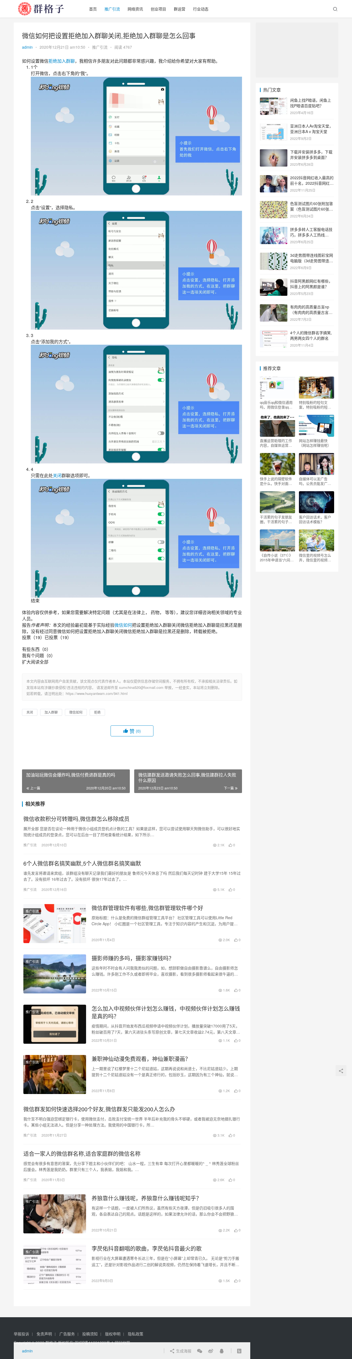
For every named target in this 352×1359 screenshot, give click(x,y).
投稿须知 (90, 1333)
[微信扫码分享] (200, 1350)
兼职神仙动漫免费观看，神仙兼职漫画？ (141, 1059)
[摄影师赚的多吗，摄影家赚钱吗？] (54, 973)
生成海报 (183, 1351)
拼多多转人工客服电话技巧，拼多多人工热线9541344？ (311, 234)
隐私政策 (135, 1333)
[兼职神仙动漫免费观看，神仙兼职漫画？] (54, 1074)
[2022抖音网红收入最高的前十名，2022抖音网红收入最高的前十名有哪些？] (273, 178)
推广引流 (112, 9)
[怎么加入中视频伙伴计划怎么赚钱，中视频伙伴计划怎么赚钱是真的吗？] (54, 1024)
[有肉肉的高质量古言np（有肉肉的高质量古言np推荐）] (273, 307)
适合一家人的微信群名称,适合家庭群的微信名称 (82, 1154)
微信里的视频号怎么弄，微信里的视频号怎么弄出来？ (315, 557)
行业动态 (200, 9)
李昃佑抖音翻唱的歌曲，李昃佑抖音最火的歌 (147, 1248)
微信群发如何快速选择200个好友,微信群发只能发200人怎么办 (99, 1109)
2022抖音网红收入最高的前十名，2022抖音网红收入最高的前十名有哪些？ (312, 183)
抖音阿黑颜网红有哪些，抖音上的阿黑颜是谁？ (311, 283)
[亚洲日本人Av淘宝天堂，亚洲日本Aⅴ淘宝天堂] (273, 126)
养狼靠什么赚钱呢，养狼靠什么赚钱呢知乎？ (147, 1198)
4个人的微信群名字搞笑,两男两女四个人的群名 (311, 335)
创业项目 (158, 9)
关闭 (57, 475)
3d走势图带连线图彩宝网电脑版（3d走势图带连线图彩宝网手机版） (311, 260)
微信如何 (123, 625)
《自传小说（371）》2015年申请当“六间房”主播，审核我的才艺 (277, 557)
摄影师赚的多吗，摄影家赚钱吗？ (133, 958)
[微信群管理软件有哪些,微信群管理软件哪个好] (54, 923)
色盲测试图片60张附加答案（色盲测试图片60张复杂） (311, 209)
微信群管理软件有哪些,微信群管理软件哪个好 (147, 908)
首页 (93, 9)
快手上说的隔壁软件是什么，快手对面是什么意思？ (276, 481)
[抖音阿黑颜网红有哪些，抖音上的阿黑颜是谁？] (273, 281)
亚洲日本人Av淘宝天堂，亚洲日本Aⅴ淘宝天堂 (311, 128)
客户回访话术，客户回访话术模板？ (315, 519)
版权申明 (112, 1333)
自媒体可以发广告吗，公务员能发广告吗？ (315, 481)
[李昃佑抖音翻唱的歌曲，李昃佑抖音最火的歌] (54, 1264)
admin (27, 47)
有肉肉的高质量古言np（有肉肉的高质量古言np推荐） (311, 312)
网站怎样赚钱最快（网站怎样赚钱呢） (315, 443)
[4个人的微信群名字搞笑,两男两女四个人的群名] (273, 333)
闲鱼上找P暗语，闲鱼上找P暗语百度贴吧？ (310, 102)
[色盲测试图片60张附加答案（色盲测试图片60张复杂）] (273, 204)
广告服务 (67, 1333)
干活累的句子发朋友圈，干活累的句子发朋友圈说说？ (276, 519)
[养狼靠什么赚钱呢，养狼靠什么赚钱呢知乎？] (54, 1213)
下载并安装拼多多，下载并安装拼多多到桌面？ (311, 154)
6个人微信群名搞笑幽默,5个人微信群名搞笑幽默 (82, 863)
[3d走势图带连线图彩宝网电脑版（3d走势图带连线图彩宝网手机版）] (273, 255)
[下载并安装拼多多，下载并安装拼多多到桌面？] (273, 152)
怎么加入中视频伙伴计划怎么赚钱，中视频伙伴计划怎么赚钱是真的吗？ (166, 1012)
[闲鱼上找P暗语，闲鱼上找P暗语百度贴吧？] (273, 100)
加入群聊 (66, 61)
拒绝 (52, 61)
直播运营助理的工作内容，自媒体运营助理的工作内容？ (276, 443)
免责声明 (44, 1333)
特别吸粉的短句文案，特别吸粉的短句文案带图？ (315, 404)
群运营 (179, 9)
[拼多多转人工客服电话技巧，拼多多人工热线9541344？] (273, 230)
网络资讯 (135, 9)
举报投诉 (21, 1333)
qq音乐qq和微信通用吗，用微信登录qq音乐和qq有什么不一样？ (276, 404)
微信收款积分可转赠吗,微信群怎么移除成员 (76, 819)
